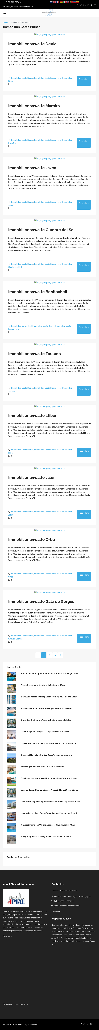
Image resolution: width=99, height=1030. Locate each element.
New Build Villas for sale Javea (63, 925)
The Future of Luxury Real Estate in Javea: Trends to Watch (48, 743)
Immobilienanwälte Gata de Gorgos (41, 601)
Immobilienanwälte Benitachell (37, 291)
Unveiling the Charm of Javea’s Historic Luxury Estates (46, 720)
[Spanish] (78, 1)
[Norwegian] (68, 1)
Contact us (55, 912)
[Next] (60, 655)
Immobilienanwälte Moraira (34, 106)
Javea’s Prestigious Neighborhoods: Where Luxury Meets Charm (50, 802)
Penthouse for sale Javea (83, 928)
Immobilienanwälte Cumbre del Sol (41, 229)
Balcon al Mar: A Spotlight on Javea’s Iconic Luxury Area (46, 755)
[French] (58, 1)
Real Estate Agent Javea (61, 941)
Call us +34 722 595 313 (63, 901)
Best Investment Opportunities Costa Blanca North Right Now (49, 673)
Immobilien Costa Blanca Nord (47, 78)
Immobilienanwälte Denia (32, 44)
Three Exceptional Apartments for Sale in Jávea (43, 685)
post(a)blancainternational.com (67, 906)
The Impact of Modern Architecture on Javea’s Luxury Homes (49, 778)
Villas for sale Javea (85, 925)
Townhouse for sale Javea (62, 931)
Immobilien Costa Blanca (22, 78)
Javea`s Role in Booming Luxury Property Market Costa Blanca (49, 790)
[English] (54, 1)
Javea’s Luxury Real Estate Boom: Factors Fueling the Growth (49, 813)
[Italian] (64, 1)
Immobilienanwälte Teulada (34, 353)
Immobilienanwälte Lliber (32, 415)
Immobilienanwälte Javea (32, 167)
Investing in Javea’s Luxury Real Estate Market (42, 767)
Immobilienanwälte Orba (31, 539)
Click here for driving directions (15, 1004)
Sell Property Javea (65, 938)
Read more (7, 936)
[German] (61, 1)
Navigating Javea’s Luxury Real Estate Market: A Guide (46, 837)
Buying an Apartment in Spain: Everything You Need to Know (49, 697)
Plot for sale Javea (76, 935)
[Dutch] (51, 1)
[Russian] (74, 1)
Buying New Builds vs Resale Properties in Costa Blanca (46, 708)
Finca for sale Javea (60, 935)
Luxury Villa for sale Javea (85, 931)
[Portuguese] (71, 1)
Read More (84, 79)
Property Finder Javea (82, 938)
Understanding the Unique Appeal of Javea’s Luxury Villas (48, 825)
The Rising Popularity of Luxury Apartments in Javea (45, 732)
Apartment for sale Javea (61, 928)
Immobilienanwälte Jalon (32, 477)
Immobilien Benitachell (21, 326)
